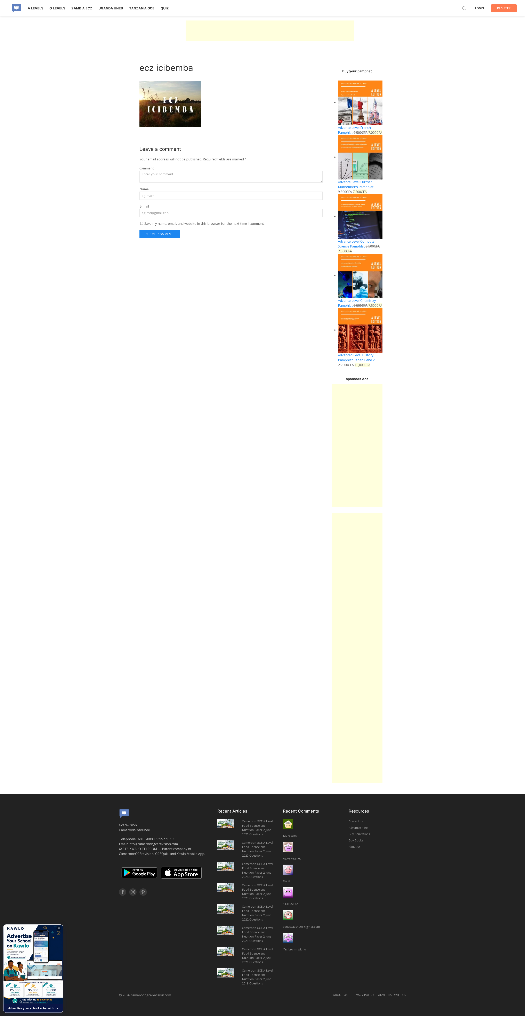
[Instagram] (133, 892)
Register (504, 8)
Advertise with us (392, 995)
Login (479, 8)
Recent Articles (232, 811)
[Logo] (16, 8)
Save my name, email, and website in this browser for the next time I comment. (204, 223)
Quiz (165, 8)
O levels (57, 8)
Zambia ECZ (81, 8)
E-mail (144, 206)
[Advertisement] (270, 30)
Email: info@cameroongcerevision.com (148, 844)
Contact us (356, 821)
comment (146, 168)
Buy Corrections (359, 834)
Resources (359, 811)
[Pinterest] (143, 892)
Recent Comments (301, 811)
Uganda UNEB (110, 8)
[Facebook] (122, 892)
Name (144, 189)
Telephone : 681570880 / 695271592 (146, 839)
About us (355, 847)
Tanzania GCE (141, 8)
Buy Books (356, 840)
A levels (35, 8)
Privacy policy (363, 995)
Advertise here (358, 828)
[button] (33, 969)
